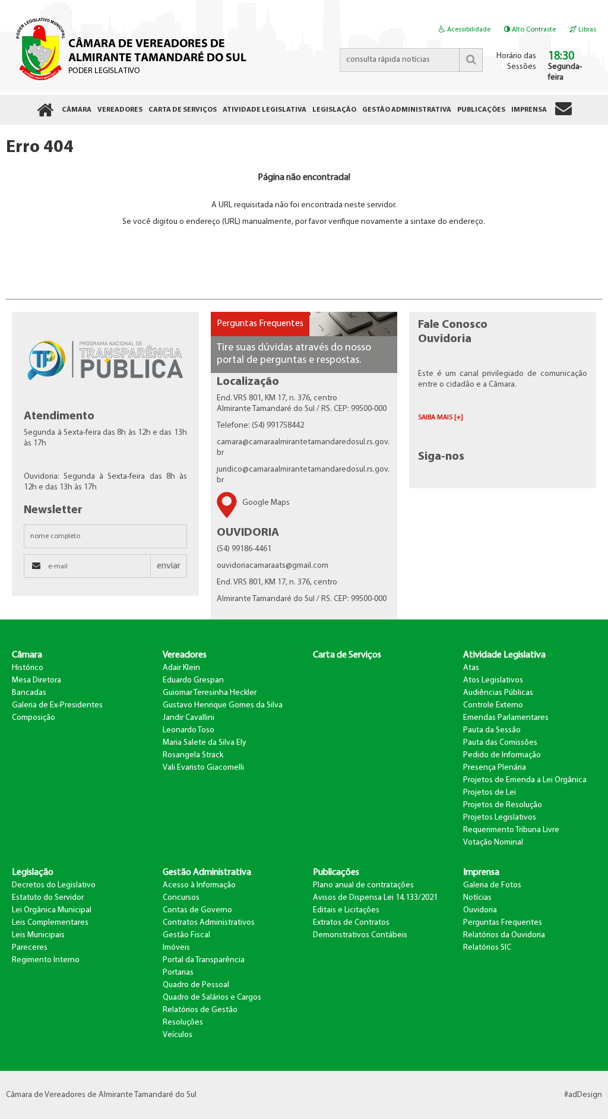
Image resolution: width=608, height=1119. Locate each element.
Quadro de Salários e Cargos (212, 997)
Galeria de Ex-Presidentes (57, 705)
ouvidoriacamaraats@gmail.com (272, 565)
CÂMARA (76, 109)
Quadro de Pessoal (196, 985)
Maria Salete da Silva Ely (204, 742)
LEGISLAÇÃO (334, 109)
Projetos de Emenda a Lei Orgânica (525, 780)
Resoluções (183, 1022)
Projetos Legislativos (499, 817)
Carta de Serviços (347, 655)
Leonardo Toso (188, 730)
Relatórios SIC (487, 947)
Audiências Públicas (498, 692)
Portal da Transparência (204, 960)
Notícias (477, 897)
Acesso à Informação (199, 885)
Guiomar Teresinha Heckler (209, 692)
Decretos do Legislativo (54, 885)
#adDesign (583, 1094)
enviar (168, 566)
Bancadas (29, 692)
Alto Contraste (533, 29)
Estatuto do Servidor (48, 897)
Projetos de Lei (489, 792)
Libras (586, 29)
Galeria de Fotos (492, 885)
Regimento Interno (46, 960)
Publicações (336, 872)
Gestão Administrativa (207, 872)
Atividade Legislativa (504, 655)
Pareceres (30, 947)
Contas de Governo (197, 910)
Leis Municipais (38, 935)
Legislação (32, 872)
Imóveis (176, 947)
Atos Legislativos (493, 680)
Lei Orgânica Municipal (51, 910)
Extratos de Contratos (351, 922)
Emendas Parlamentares (506, 717)
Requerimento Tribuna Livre (511, 830)
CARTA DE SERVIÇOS (182, 109)
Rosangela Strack (193, 755)
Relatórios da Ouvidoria (504, 935)
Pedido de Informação (502, 755)
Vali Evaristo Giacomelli (203, 767)
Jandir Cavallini (188, 717)
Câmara (27, 655)
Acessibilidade (467, 29)
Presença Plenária (494, 767)
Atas (471, 667)
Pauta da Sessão (492, 730)
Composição (33, 717)
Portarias (178, 972)
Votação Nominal (493, 842)
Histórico (27, 667)
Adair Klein (181, 667)
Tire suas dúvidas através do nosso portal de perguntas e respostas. (294, 354)
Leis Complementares (50, 922)
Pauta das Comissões (500, 742)
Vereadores (185, 655)
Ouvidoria (480, 910)
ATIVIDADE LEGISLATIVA (264, 109)
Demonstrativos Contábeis (360, 935)
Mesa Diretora (36, 680)
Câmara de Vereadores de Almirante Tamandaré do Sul (129, 48)
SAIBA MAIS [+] (440, 417)
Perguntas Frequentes (260, 323)
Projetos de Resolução (502, 805)
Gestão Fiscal (186, 935)
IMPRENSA (529, 109)
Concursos (181, 897)
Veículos (177, 1035)
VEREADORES (119, 109)
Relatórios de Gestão (200, 1010)
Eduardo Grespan (193, 680)
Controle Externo (493, 705)
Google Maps (266, 502)
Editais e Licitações (346, 910)
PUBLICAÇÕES (481, 109)
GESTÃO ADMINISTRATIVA (406, 109)
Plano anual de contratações (363, 885)
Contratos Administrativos (209, 922)
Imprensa (481, 872)
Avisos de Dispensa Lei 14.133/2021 (375, 897)
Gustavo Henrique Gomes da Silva (223, 705)
